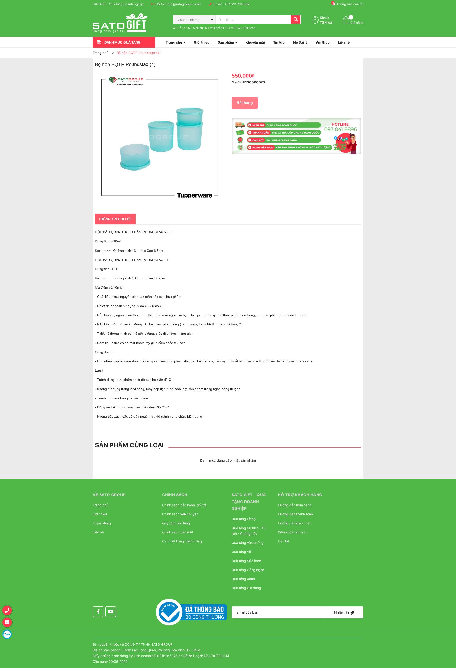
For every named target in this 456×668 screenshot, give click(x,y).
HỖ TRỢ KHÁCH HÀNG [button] (300, 494)
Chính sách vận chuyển (180, 514)
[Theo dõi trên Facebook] (98, 611)
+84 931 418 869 (236, 4)
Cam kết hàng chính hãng (182, 541)
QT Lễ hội (179, 27)
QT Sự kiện (195, 27)
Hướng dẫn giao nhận (294, 523)
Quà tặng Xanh (243, 579)
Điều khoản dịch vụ (293, 532)
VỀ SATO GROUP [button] (109, 494)
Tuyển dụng (102, 523)
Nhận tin (342, 612)
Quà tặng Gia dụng (246, 588)
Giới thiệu (100, 514)
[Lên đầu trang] (447, 640)
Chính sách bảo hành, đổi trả (184, 505)
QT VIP (231, 27)
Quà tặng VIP (242, 552)
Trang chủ (100, 505)
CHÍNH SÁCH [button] (174, 494)
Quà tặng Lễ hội (244, 519)
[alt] (296, 136)
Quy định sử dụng (176, 523)
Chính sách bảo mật (177, 532)
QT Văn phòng (214, 27)
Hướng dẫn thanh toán (295, 514)
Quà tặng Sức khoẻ (247, 561)
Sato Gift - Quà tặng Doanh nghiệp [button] (249, 501)
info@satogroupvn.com (184, 4)
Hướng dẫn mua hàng (295, 505)
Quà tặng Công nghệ (248, 570)
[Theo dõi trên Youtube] (110, 611)
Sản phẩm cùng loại (129, 445)
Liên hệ (98, 532)
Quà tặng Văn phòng (248, 543)
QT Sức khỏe (246, 27)
